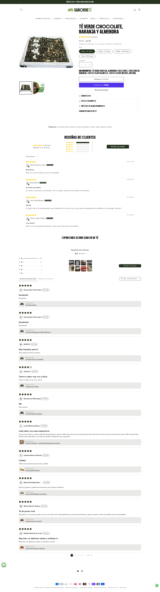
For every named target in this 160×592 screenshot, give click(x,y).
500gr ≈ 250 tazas (122, 51)
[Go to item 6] (77, 268)
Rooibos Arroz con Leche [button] (34, 521)
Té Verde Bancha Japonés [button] (34, 414)
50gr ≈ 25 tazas (87, 51)
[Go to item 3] (83, 263)
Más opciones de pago (101, 90)
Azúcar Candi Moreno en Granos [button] (36, 494)
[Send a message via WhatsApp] (157, 585)
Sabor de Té (42, 587)
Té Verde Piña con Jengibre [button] (34, 359)
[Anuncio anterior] (19, 2)
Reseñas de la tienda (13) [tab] (45, 278)
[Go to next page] (91, 555)
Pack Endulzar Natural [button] (33, 470)
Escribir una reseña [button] (118, 147)
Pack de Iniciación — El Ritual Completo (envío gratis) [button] (43, 443)
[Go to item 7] (83, 268)
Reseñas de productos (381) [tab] (28, 278)
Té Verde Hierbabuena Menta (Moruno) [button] (38, 332)
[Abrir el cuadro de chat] (3, 565)
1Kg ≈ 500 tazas (87, 56)
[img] (31, 162)
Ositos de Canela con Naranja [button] (35, 548)
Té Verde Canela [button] (31, 305)
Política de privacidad (86, 587)
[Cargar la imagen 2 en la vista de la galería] (39, 88)
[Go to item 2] (77, 263)
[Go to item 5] (71, 268)
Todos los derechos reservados (54, 587)
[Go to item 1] (71, 263)
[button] (21, 9)
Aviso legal (123, 587)
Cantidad (82, 61)
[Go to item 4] (89, 263)
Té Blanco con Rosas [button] (32, 387)
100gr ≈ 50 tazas (104, 51)
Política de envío (113, 587)
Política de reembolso (72, 587)
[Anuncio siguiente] (141, 2)
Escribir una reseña (130, 266)
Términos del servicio (100, 587)
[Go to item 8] (89, 268)
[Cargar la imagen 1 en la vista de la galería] (25, 88)
